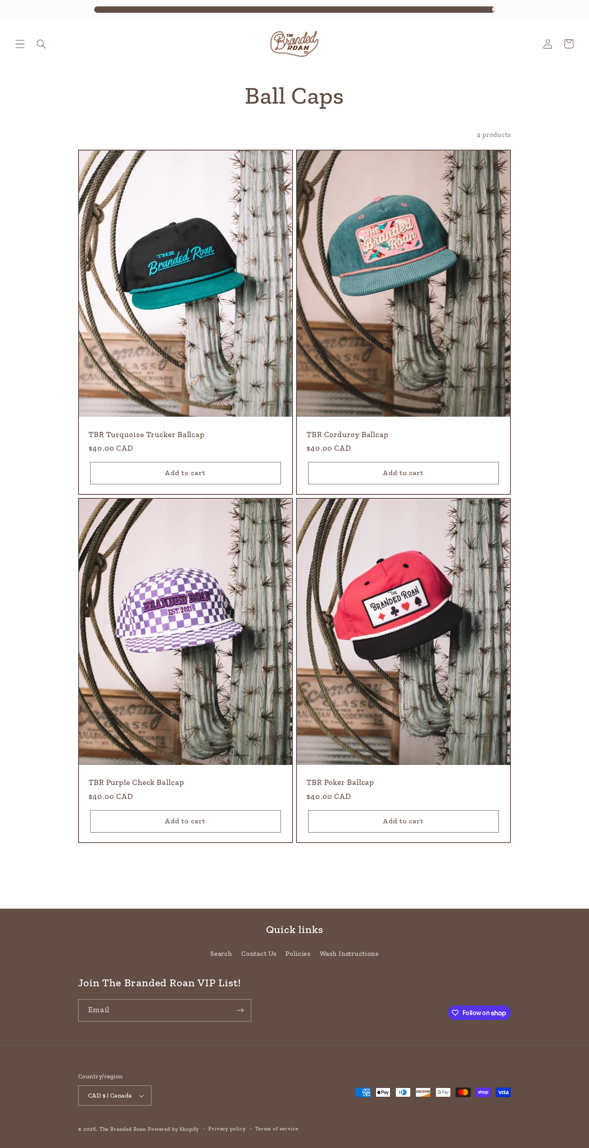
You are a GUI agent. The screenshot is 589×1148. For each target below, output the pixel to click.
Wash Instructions (349, 953)
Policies (298, 953)
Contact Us (258, 953)
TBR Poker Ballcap (340, 782)
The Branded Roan (122, 1129)
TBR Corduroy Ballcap (348, 434)
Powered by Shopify (173, 1129)
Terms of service (276, 1129)
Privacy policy (227, 1129)
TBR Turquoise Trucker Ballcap (147, 434)
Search (221, 953)
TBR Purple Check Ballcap (136, 782)
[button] (20, 43)
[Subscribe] (240, 1010)
